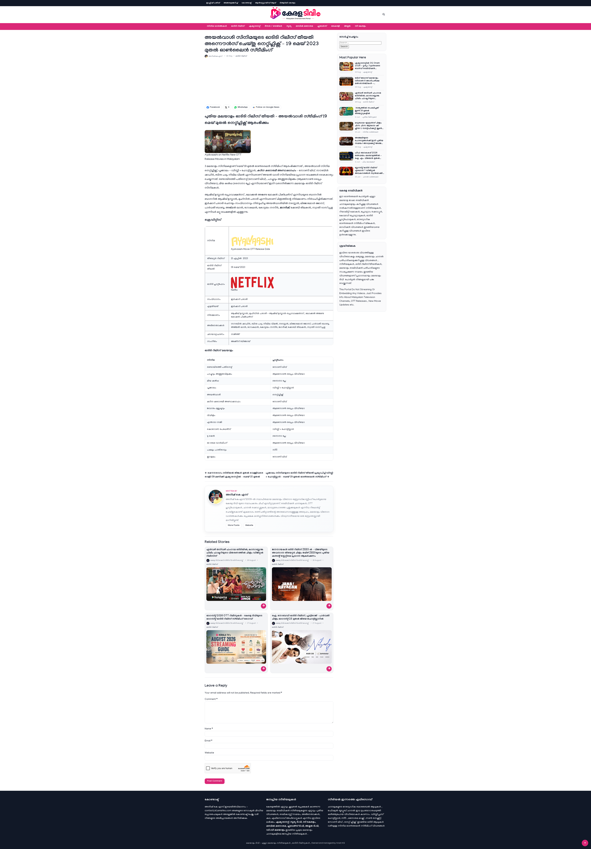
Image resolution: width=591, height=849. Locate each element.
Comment (211, 699)
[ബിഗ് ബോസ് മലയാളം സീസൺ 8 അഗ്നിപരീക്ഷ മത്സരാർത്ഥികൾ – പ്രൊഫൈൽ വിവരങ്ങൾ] (346, 82)
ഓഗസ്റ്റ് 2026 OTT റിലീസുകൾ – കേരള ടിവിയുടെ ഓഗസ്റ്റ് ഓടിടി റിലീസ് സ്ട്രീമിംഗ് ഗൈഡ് (234, 617)
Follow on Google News (267, 107)
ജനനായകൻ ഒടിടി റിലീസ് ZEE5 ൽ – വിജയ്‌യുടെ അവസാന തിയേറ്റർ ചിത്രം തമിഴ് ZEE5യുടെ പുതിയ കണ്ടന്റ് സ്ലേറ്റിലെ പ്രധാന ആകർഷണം (300, 553)
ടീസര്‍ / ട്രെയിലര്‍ (273, 26)
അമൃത (347, 26)
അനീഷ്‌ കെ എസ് (237, 495)
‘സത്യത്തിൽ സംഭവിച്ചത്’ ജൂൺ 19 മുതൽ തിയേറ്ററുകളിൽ (367, 111)
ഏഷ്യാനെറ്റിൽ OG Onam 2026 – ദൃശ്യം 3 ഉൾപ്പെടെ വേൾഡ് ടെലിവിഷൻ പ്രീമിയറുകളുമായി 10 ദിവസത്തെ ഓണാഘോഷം (368, 66)
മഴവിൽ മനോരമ (304, 26)
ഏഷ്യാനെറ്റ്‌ (254, 26)
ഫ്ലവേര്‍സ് (322, 26)
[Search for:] (360, 42)
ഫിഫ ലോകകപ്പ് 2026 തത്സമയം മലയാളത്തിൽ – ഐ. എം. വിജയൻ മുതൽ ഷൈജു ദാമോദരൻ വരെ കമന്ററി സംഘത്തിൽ (368, 156)
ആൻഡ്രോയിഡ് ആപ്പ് (265, 3)
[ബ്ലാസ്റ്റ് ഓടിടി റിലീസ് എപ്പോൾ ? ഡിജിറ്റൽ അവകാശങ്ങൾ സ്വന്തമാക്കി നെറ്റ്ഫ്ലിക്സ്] (346, 172)
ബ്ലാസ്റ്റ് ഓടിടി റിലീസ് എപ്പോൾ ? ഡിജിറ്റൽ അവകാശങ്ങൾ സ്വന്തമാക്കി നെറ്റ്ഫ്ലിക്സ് (369, 171)
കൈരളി (335, 26)
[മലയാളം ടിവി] (295, 14)
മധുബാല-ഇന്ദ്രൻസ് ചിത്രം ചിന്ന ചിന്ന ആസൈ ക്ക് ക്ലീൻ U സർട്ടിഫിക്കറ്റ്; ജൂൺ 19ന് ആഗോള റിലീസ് (368, 126)
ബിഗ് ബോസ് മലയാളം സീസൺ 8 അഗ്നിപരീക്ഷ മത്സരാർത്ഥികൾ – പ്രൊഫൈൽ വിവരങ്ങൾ (367, 81)
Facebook (215, 107)
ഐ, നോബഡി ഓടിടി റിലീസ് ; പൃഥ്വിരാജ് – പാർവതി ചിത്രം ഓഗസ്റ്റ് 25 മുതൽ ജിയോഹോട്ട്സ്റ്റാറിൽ (301, 617)
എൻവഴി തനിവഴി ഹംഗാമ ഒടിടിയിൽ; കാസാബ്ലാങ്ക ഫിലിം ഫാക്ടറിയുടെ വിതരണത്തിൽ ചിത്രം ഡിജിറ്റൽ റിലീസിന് (234, 553)
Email (208, 741)
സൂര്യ (288, 26)
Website (249, 525)
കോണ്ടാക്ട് (246, 3)
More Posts (233, 525)
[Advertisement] (269, 81)
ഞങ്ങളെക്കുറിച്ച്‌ (231, 3)
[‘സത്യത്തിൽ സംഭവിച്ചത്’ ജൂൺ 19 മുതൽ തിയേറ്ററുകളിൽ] (346, 112)
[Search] (383, 14)
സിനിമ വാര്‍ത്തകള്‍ (217, 26)
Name (209, 729)
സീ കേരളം (360, 26)
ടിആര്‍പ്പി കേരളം (288, 3)
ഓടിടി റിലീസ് (238, 26)
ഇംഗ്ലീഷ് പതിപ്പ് (213, 3)
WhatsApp (243, 107)
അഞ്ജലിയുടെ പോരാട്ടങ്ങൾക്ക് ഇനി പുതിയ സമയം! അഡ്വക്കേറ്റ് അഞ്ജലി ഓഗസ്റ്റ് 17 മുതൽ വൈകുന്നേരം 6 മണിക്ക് (369, 141)
